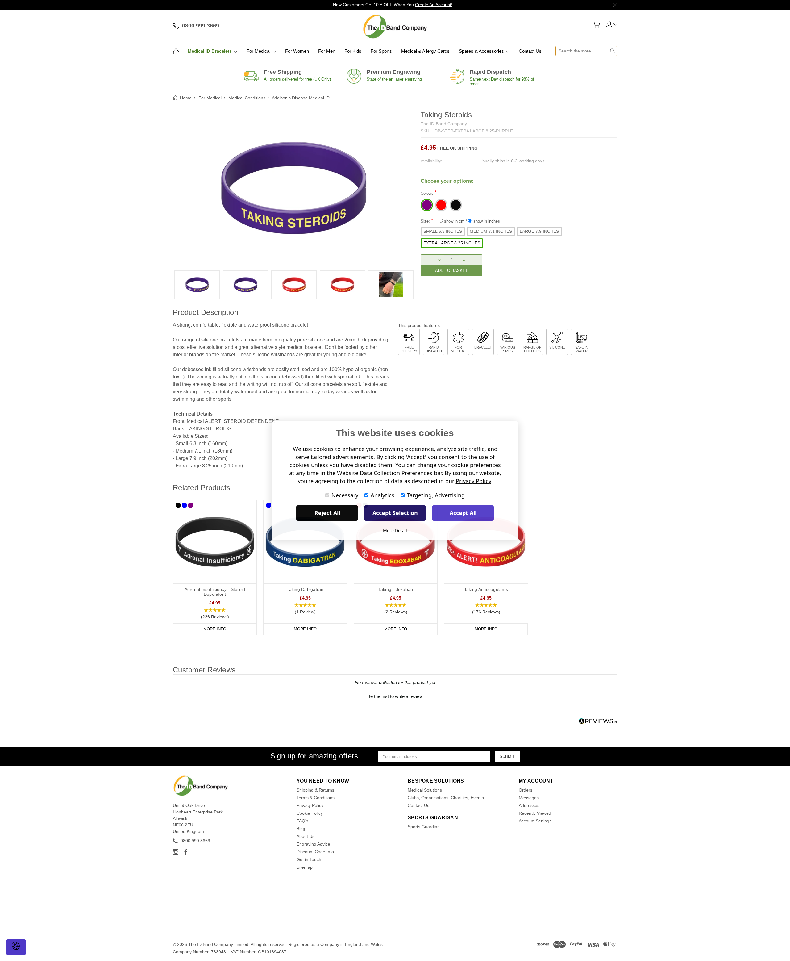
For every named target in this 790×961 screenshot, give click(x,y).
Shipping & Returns (315, 790)
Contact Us (530, 51)
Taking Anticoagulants (486, 589)
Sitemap (305, 867)
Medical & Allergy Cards (425, 51)
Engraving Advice (313, 844)
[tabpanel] (197, 284)
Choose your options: (447, 181)
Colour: (428, 193)
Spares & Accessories (482, 51)
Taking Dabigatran (305, 589)
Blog (301, 828)
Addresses (529, 805)
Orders (525, 790)
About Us (305, 836)
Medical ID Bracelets (210, 51)
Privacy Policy (310, 805)
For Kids (352, 51)
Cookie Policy (310, 813)
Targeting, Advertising (436, 495)
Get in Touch (309, 859)
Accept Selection (395, 512)
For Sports (381, 51)
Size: (460, 221)
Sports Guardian (424, 826)
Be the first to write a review (395, 696)
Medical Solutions (425, 790)
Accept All (463, 512)
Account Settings (535, 820)
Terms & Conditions (316, 797)
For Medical (259, 51)
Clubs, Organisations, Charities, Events (446, 797)
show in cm (454, 221)
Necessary (344, 495)
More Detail (395, 530)
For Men (326, 51)
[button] (215, 613)
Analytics (382, 495)
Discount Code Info (315, 851)
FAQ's (302, 820)
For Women (297, 51)
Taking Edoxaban (395, 589)
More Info (214, 629)
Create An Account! (433, 4)
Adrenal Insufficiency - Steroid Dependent (215, 592)
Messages (529, 797)
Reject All (327, 512)
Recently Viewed (535, 813)
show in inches (486, 221)
